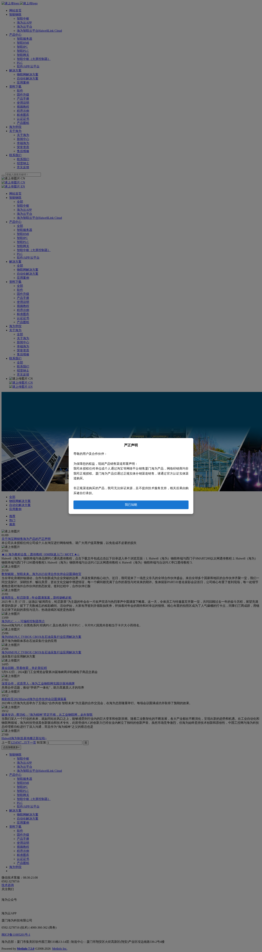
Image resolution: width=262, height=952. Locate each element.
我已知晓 (131, 504)
